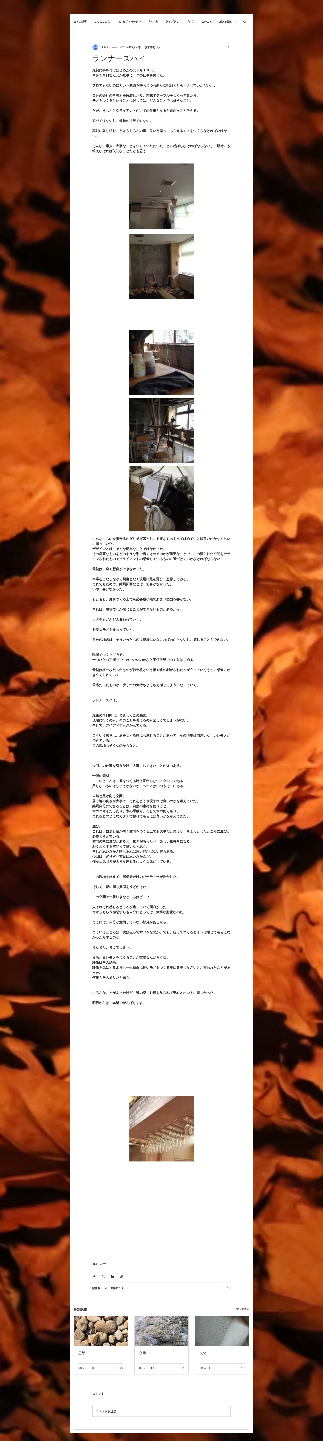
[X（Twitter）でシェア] (103, 1276)
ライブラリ (172, 21)
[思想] (101, 1331)
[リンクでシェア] (121, 1276)
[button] (244, 21)
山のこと (207, 21)
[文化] (222, 1331)
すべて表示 (242, 1309)
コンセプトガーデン (129, 21)
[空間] (162, 1331)
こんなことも (102, 21)
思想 (81, 1353)
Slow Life (153, 21)
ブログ (190, 21)
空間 (142, 1353)
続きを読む (226, 21)
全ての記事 (80, 21)
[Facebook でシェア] (94, 1276)
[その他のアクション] (228, 47)
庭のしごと (99, 1264)
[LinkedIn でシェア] (112, 1276)
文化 (203, 1353)
